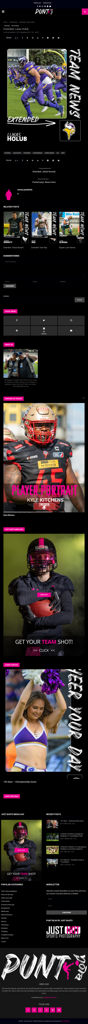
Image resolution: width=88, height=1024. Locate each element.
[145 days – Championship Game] (44, 724)
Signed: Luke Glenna (67, 247)
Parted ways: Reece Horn (44, 182)
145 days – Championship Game (19, 781)
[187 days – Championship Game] (52, 824)
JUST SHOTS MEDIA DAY (14, 529)
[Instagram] (40, 1010)
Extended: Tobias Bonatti (13, 247)
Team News (7, 25)
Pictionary (5, 925)
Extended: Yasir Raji (39, 247)
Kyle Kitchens (9, 515)
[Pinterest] (46, 1010)
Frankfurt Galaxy (7, 935)
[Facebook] (27, 1010)
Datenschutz (47, 3)
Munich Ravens (6, 915)
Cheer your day (6, 898)
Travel (3, 941)
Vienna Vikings (15, 25)
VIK (58, 153)
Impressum (37, 3)
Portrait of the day (7, 905)
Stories (3, 921)
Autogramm (5, 908)
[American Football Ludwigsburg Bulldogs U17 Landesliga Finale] (52, 837)
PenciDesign (65, 1021)
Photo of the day (7, 894)
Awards (4, 918)
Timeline (4, 931)
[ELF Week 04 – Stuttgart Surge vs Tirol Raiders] (52, 863)
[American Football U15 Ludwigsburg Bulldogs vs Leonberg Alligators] (52, 850)
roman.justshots (10, 32)
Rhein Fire (5, 938)
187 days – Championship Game (72, 821)
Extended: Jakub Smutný (44, 171)
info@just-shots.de (50, 997)
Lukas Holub (17, 153)
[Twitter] (34, 1010)
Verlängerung (37, 153)
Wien (62, 153)
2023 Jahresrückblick (9, 891)
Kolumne (4, 928)
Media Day (5, 911)
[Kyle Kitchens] (44, 457)
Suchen (6, 296)
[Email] (58, 1010)
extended (7, 153)
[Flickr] (52, 1010)
